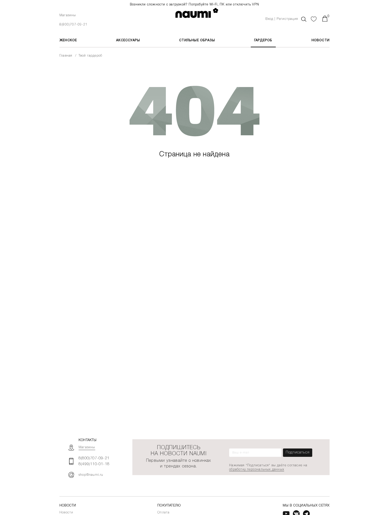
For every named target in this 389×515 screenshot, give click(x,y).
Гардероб (263, 40)
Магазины (67, 15)
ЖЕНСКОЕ (68, 40)
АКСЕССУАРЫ (128, 40)
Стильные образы (197, 40)
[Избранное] (313, 18)
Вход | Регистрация (281, 19)
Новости (321, 40)
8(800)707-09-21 (73, 24)
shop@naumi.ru (91, 475)
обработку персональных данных (256, 469)
